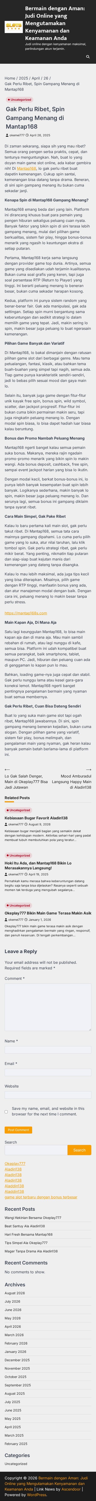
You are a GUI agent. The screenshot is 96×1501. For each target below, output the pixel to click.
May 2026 (13, 1318)
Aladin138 (13, 1169)
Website (12, 1086)
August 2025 (15, 1393)
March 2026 (14, 1335)
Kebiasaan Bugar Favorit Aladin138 (36, 818)
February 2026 (16, 1343)
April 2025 (13, 1427)
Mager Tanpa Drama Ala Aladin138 (31, 1251)
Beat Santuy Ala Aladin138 (25, 1226)
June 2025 (13, 1410)
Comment (15, 978)
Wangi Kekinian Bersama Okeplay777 (33, 1218)
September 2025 (18, 1385)
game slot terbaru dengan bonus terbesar (41, 1197)
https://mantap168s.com (26, 613)
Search (11, 1142)
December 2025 (17, 1360)
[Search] (87, 56)
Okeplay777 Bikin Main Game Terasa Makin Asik (48, 913)
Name (11, 1041)
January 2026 (15, 1352)
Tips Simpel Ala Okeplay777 (26, 1243)
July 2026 (12, 1301)
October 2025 (15, 1377)
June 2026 (13, 1310)
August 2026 (15, 1293)
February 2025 (16, 1444)
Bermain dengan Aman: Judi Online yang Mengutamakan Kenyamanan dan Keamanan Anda (55, 23)
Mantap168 (26, 168)
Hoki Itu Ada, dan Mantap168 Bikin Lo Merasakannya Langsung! (38, 865)
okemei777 (17, 135)
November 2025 (17, 1368)
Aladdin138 (14, 1186)
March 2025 (14, 1435)
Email (11, 1063)
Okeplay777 (15, 1163)
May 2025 (13, 1419)
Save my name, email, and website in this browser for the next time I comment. (48, 1111)
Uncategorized (21, 99)
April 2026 (13, 1326)
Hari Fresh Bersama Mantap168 (29, 1234)
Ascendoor (71, 1489)
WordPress (36, 1494)
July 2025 (12, 1402)
